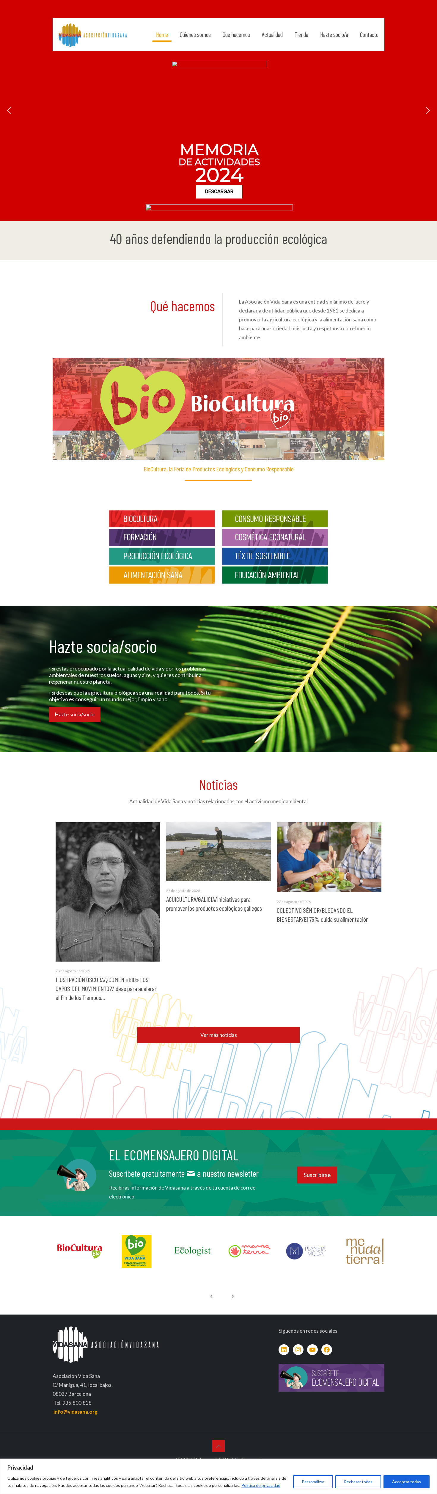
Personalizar (313, 1481)
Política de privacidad (260, 1485)
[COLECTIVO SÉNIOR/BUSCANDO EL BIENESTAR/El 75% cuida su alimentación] (329, 857)
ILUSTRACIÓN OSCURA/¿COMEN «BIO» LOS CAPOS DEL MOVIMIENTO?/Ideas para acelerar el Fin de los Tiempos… (106, 988)
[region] (218, 1476)
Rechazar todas (358, 1481)
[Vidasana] (93, 34)
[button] (9, 110)
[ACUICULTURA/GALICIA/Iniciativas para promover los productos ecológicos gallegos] (218, 851)
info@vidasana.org (76, 1412)
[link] (162, 518)
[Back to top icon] (218, 1446)
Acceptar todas (406, 1481)
